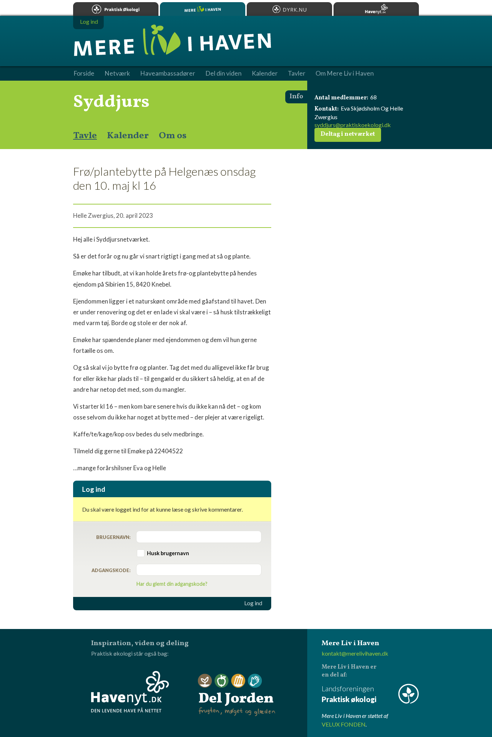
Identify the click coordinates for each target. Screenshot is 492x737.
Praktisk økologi (115, 9)
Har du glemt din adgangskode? (172, 584)
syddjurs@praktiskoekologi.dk (352, 124)
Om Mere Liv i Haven (345, 73)
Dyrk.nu (289, 9)
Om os (173, 135)
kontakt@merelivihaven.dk (355, 653)
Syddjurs (111, 102)
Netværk (117, 73)
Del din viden (223, 73)
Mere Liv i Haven (202, 9)
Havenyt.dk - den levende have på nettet (130, 692)
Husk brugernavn (168, 553)
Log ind (253, 603)
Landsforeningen (349, 694)
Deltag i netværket (348, 134)
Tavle (85, 135)
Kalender (128, 135)
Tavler (296, 73)
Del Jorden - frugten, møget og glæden (237, 695)
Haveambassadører (167, 73)
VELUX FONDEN (344, 724)
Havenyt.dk (376, 9)
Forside (83, 73)
